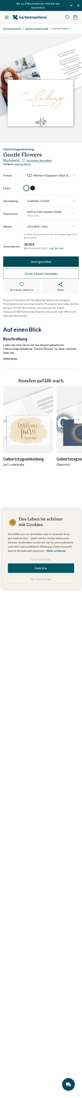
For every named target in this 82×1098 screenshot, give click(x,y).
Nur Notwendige (41, 579)
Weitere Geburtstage (36, 28)
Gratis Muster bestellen (41, 273)
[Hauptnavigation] (6, 17)
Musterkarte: (27, 160)
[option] (26, 188)
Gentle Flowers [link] (60, 28)
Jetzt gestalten (41, 261)
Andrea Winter (23, 164)
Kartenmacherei (12, 28)
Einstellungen (40, 559)
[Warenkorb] (75, 17)
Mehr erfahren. (56, 550)
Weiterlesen (10, 358)
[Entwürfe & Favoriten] (67, 17)
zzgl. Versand (56, 248)
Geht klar (41, 568)
